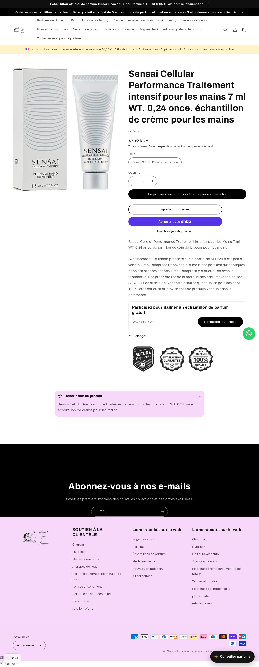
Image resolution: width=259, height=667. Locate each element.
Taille (132, 154)
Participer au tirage (220, 321)
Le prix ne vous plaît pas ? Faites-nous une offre (187, 194)
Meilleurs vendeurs (85, 559)
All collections (142, 576)
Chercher (79, 544)
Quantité (134, 172)
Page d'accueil (143, 539)
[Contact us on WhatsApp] (249, 333)
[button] (52, 20)
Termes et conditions (87, 586)
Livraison (78, 551)
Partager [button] (139, 336)
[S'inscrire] (163, 512)
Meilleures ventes (144, 561)
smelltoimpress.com (183, 651)
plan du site (80, 601)
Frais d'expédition (160, 146)
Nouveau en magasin (147, 568)
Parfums (138, 546)
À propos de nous (84, 566)
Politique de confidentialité (91, 594)
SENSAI (134, 131)
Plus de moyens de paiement (175, 231)
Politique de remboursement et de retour (96, 576)
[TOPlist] (7, 664)
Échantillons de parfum (149, 554)
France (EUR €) (27, 645)
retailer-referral (83, 608)
